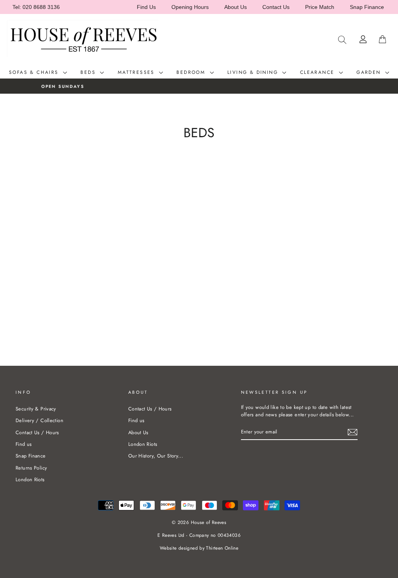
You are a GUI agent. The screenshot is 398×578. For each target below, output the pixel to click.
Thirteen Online (222, 548)
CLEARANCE (318, 72)
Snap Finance (367, 7)
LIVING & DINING (253, 72)
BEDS (89, 72)
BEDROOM (192, 72)
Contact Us (276, 7)
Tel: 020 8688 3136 (36, 7)
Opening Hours (190, 7)
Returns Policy (31, 467)
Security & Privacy (36, 408)
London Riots (30, 479)
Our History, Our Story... (155, 455)
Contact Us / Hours (37, 432)
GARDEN (369, 72)
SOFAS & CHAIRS (35, 72)
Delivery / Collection (39, 420)
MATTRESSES (137, 72)
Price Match (319, 7)
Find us (24, 444)
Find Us (146, 7)
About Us (235, 7)
